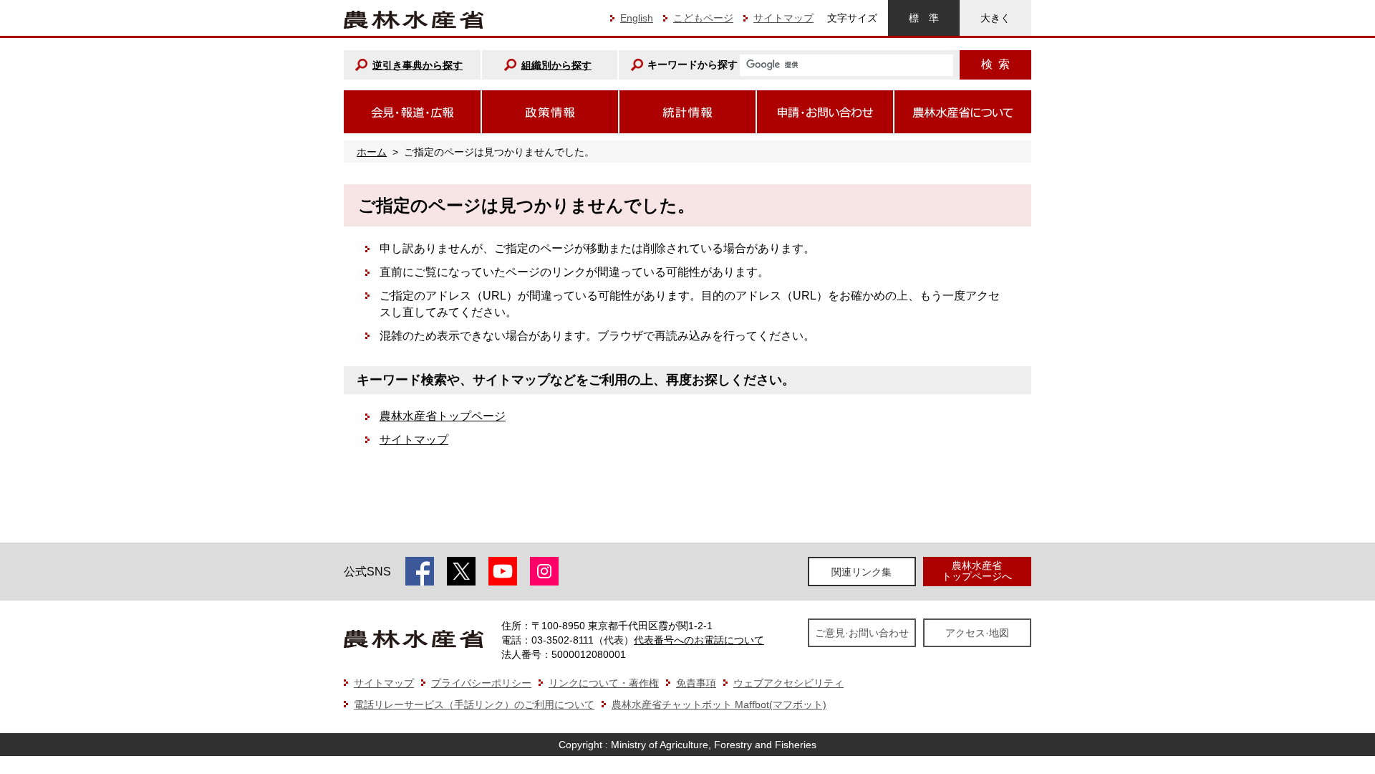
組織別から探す (556, 65)
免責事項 (696, 683)
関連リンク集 (861, 572)
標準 (924, 18)
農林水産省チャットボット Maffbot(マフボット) (719, 704)
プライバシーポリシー (481, 683)
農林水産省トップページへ (977, 571)
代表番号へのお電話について (699, 640)
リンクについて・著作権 (604, 683)
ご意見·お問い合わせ (862, 633)
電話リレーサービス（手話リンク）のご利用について (474, 704)
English (636, 18)
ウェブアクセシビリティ (788, 683)
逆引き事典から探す (417, 65)
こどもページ (703, 18)
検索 (995, 64)
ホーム (372, 152)
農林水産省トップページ (443, 416)
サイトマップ (783, 18)
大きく (995, 18)
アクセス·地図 (977, 633)
